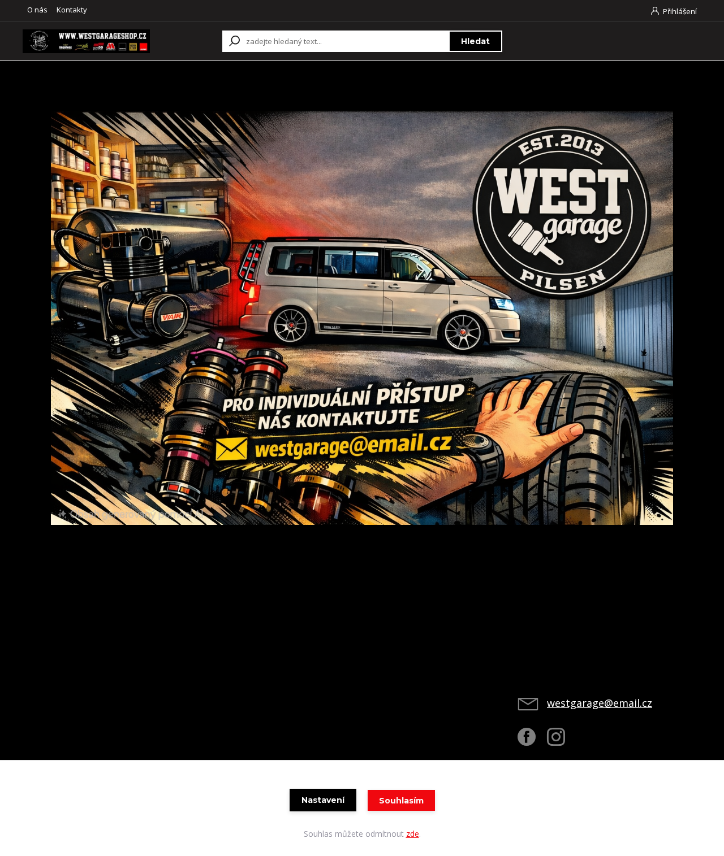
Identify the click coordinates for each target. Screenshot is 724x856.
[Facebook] (532, 741)
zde (412, 833)
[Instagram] (561, 741)
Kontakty (72, 10)
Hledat (475, 41)
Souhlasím (401, 801)
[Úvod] (86, 41)
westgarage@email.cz (599, 703)
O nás (37, 10)
